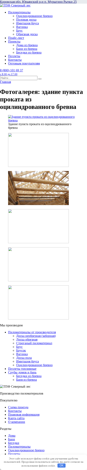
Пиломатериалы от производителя (32, 332)
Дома (11, 435)
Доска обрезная (26, 339)
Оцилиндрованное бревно (34, 16)
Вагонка (22, 27)
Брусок (21, 350)
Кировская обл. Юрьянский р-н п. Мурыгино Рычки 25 (38, 1)
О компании (16, 422)
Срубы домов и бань (22, 372)
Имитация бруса (27, 23)
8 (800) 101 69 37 (11, 72)
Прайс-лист (16, 38)
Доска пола (24, 357)
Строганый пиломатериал (34, 343)
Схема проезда (18, 407)
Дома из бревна (27, 45)
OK (62, 465)
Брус (19, 30)
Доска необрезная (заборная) (36, 336)
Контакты (15, 59)
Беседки (13, 443)
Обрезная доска (27, 34)
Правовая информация (23, 414)
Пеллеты (14, 56)
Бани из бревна (26, 49)
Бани (11, 439)
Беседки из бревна (28, 52)
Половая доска (26, 19)
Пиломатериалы (19, 12)
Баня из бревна (26, 379)
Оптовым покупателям (24, 63)
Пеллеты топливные (22, 368)
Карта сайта (16, 418)
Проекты (14, 41)
